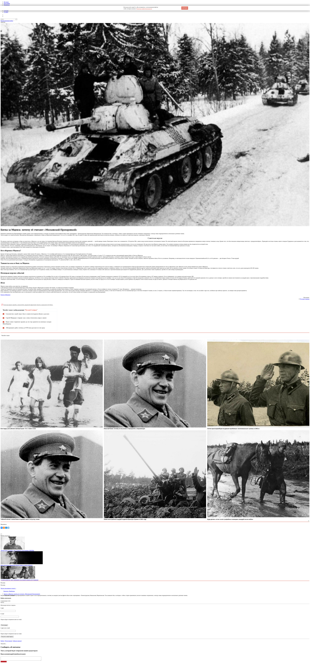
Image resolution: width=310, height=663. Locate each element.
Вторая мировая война (7, 20)
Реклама (6, 10)
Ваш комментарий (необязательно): (13, 654)
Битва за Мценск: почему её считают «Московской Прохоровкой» (22, 594)
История (6, 2)
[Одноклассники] (4, 528)
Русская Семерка (304, 299)
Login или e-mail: (5, 628)
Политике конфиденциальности (144, 8)
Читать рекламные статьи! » (8, 588)
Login (2, 608)
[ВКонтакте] (2, 528)
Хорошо (184, 8)
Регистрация (8, 641)
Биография (7, 3)
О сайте (6, 12)
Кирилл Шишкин (5, 294)
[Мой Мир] (6, 528)
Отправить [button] (4, 661)
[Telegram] (8, 528)
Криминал (7, 5)
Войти (2, 641)
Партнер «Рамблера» (9, 591)
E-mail (2, 613)
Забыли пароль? (17, 641)
